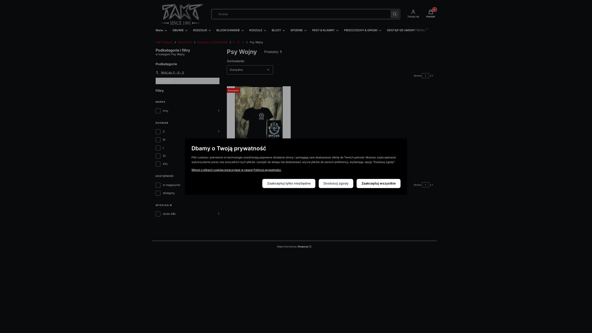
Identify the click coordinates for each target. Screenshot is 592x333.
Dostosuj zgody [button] (336, 183)
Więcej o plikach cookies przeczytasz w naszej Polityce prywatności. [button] (236, 170)
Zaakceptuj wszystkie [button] (378, 183)
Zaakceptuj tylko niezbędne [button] (289, 183)
